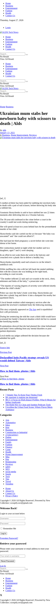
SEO (7, 469)
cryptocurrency (11, 435)
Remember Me (9, 528)
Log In (3, 566)
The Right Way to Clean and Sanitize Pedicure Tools (28, 405)
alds (4, 130)
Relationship (10, 462)
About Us (9, 491)
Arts (7, 420)
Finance (8, 447)
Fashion (8, 11)
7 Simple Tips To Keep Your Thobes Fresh (23, 395)
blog (7, 427)
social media (10, 471)
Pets (7, 459)
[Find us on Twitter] (1, 23)
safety (7, 467)
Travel (8, 481)
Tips (7, 479)
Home (8, 3)
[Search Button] (27, 54)
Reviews (33, 135)
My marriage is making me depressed (21, 397)
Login (8, 27)
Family (8, 442)
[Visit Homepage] (9, 32)
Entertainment (11, 8)
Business (9, 6)
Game (8, 449)
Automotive (10, 422)
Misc (7, 457)
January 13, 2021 (7, 132)
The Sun (32, 309)
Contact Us (10, 15)
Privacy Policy (11, 496)
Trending (9, 484)
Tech (7, 476)
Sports (8, 474)
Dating (8, 437)
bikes (7, 425)
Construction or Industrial (16, 432)
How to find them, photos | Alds (17, 384)
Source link (5, 347)
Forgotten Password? (9, 538)
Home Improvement (19, 135)
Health (8, 13)
